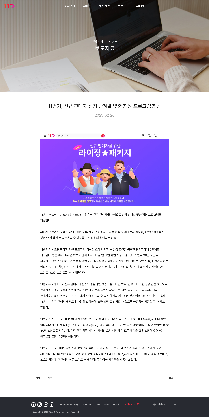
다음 (50, 378)
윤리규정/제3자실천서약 (69, 404)
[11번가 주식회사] (9, 6)
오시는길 (106, 404)
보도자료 (104, 6)
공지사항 (116, 404)
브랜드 (122, 6)
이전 (38, 378)
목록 (171, 378)
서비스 (87, 6)
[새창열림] (34, 404)
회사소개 (69, 6)
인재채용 (139, 6)
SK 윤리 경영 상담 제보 (91, 404)
